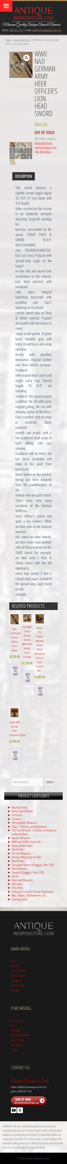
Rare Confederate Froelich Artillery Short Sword (15, 643)
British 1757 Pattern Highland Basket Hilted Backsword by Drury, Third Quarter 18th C (39, 652)
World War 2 (45, 152)
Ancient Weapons (21, 853)
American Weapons (22, 880)
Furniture (17, 815)
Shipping (15, 1045)
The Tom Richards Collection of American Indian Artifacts (34, 832)
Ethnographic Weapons (24, 822)
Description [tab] (23, 176)
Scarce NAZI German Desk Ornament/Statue (17, 731)
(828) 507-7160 (16, 30)
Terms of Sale (17, 975)
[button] (26, 58)
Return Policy (17, 1040)
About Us (15, 966)
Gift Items (17, 884)
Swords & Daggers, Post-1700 (28, 872)
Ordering (15, 1030)
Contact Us (16, 980)
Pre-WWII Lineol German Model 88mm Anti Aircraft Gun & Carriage (27, 645)
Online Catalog (18, 971)
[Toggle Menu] (6, 6)
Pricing (14, 1049)
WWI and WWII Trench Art (26, 841)
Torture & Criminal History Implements (33, 891)
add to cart (15, 670)
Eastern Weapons (21, 837)
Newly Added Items (22, 40)
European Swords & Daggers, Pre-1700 (33, 864)
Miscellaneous (20, 868)
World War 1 (19, 849)
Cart (13, 1025)
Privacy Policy (17, 985)
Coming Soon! (19, 899)
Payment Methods (20, 1035)
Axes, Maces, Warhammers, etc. (29, 895)
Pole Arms (17, 887)
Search (50, 782)
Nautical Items (19, 807)
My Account (17, 1020)
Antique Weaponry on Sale (26, 857)
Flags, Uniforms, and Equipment (29, 826)
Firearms (16, 818)
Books (15, 876)
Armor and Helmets (22, 811)
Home (8, 40)
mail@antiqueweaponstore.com (46, 30)
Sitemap (15, 990)
